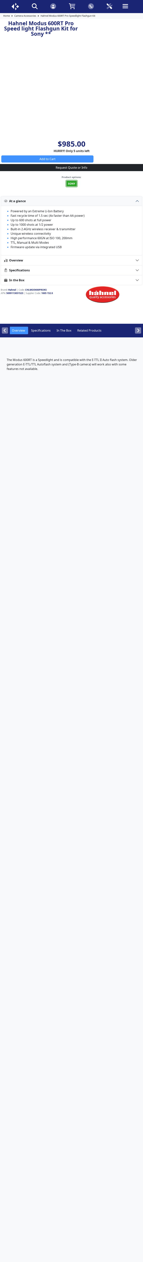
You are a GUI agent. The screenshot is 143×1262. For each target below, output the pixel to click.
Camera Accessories (25, 15)
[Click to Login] (53, 6)
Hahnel (12, 289)
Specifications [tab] (41, 330)
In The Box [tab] (64, 330)
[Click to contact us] (91, 6)
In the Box (16, 280)
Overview (15, 260)
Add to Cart (47, 159)
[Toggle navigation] (128, 9)
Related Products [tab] (89, 330)
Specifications (19, 270)
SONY (71, 183)
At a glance (17, 201)
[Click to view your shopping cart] (72, 6)
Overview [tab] (18, 330)
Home (6, 15)
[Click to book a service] (109, 6)
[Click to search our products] (34, 6)
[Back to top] (138, 1257)
